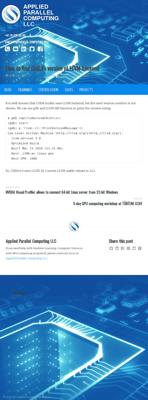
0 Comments (66, 75)
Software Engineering (36, 75)
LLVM (52, 75)
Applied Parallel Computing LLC (26, 258)
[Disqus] (74, 342)
